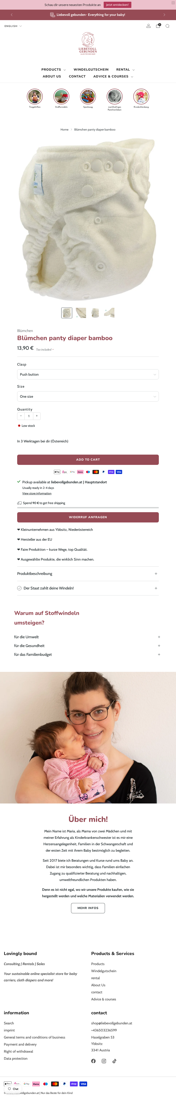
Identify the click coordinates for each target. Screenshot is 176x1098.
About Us (52, 76)
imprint (9, 1030)
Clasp (21, 364)
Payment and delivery (20, 1044)
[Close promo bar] (173, 2)
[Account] (148, 26)
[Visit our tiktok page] (114, 1061)
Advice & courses (111, 76)
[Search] (167, 26)
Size (20, 386)
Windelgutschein (91, 69)
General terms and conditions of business (34, 1037)
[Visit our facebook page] (93, 1061)
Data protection (15, 1058)
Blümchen (25, 330)
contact (77, 76)
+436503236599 (104, 1030)
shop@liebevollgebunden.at (111, 1023)
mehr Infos (88, 908)
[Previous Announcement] (11, 15)
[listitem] (88, 15)
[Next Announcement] (164, 15)
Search (9, 1023)
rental (123, 69)
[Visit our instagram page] (104, 1061)
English (11, 26)
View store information (37, 493)
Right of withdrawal (18, 1051)
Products (51, 69)
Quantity (25, 409)
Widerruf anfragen (88, 517)
